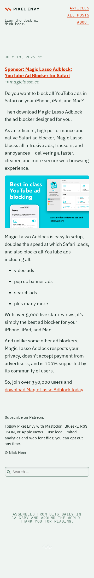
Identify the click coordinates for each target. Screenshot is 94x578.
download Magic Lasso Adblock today (44, 390)
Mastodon (53, 426)
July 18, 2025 (23, 57)
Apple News (32, 431)
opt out (76, 437)
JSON (10, 431)
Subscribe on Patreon (24, 417)
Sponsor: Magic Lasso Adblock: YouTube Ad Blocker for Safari (38, 72)
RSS (83, 426)
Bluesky (71, 426)
